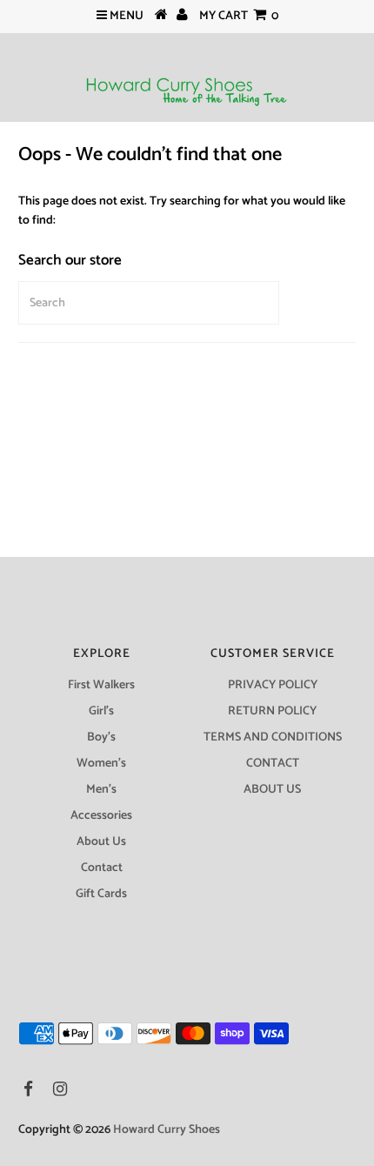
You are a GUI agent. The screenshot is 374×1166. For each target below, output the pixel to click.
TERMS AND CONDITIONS (273, 737)
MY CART (238, 16)
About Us (101, 842)
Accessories (101, 816)
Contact (102, 868)
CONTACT (272, 764)
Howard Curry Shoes (166, 1130)
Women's (101, 764)
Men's (101, 790)
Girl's (101, 711)
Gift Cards (101, 894)
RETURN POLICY (272, 711)
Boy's (101, 737)
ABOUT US (272, 790)
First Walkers (101, 685)
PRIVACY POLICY (272, 685)
